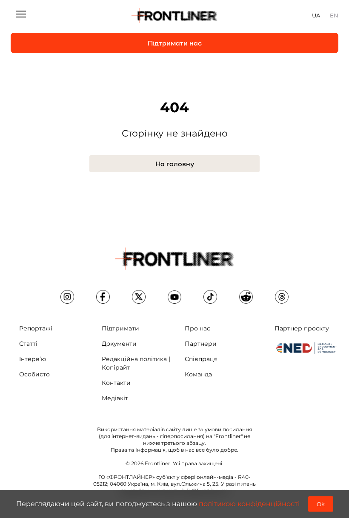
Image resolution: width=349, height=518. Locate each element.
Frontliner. (158, 463)
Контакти (116, 383)
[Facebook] (103, 297)
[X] (139, 297)
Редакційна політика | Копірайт (136, 363)
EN (334, 15)
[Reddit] (246, 297)
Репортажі (35, 328)
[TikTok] (210, 297)
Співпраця (201, 359)
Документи (119, 343)
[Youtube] (174, 297)
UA (316, 15)
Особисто (34, 374)
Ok (321, 504)
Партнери (201, 343)
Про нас (197, 328)
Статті (28, 343)
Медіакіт (115, 398)
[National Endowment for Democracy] (306, 347)
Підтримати (120, 328)
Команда (198, 374)
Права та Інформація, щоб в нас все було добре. (174, 450)
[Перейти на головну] (174, 15)
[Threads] (282, 297)
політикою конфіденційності (249, 504)
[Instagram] (67, 297)
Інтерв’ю (32, 359)
